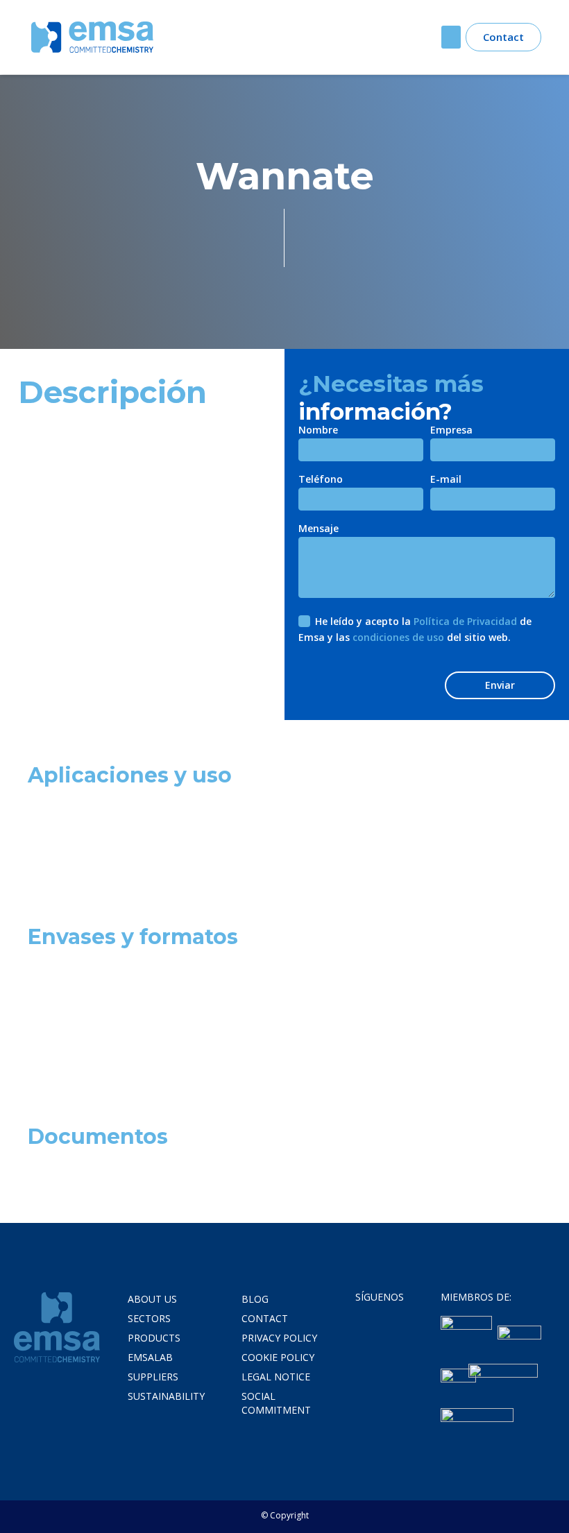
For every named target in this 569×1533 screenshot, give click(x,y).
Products (154, 1337)
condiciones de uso (398, 637)
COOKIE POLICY (277, 1357)
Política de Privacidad (465, 621)
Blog (255, 1298)
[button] (451, 37)
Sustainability (166, 1396)
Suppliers (153, 1376)
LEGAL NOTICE (275, 1376)
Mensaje (318, 529)
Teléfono (320, 480)
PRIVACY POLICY (279, 1337)
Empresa (451, 430)
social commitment (276, 1402)
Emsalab (150, 1357)
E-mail (445, 480)
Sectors (149, 1318)
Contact (264, 1318)
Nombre (318, 430)
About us (152, 1298)
